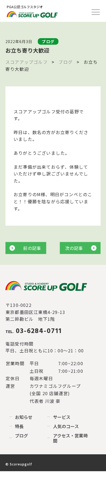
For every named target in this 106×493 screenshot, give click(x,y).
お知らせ (23, 417)
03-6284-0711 (33, 331)
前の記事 (32, 248)
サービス (61, 417)
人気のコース (66, 426)
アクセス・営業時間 (70, 438)
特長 (19, 426)
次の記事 (74, 248)
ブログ (21, 435)
